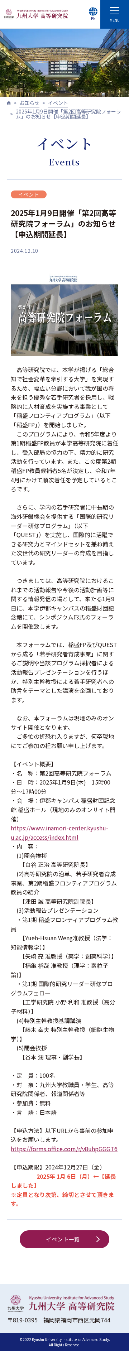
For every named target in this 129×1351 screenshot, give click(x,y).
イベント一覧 (63, 1239)
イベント (58, 102)
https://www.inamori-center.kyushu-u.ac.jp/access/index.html (59, 832)
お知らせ (29, 102)
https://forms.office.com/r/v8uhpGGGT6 (64, 1148)
